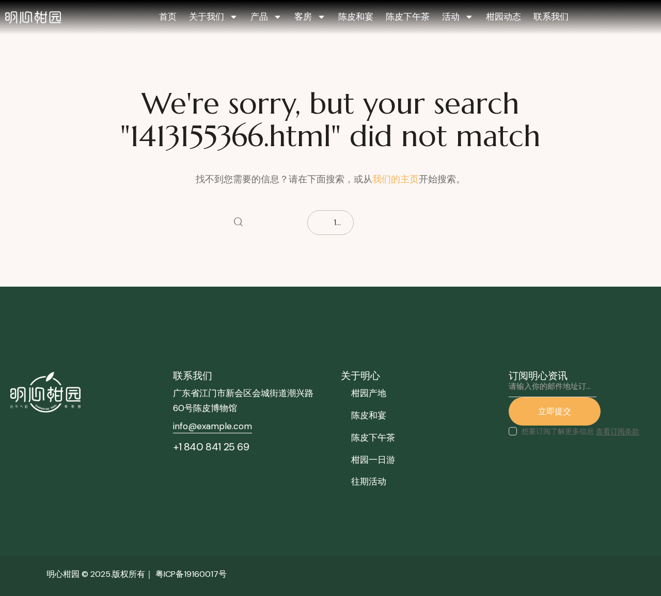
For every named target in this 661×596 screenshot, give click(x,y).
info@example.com (212, 426)
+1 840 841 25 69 (211, 446)
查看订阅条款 (617, 431)
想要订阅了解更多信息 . (581, 431)
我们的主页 (395, 179)
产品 (259, 16)
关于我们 (206, 16)
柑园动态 (503, 16)
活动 (451, 16)
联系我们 (551, 16)
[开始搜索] (238, 222)
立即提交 (554, 411)
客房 (303, 16)
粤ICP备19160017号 (191, 574)
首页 (168, 16)
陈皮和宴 (355, 16)
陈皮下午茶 (408, 16)
